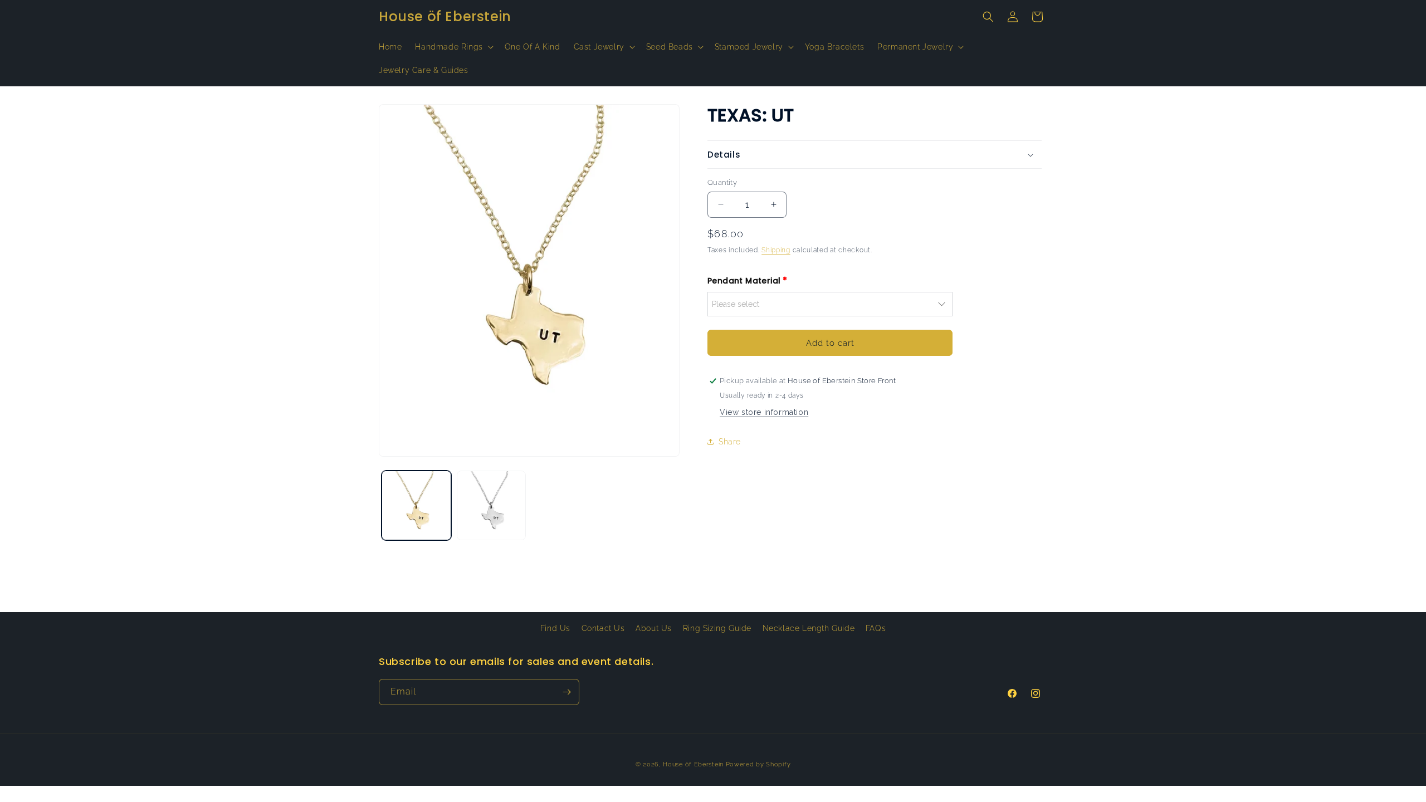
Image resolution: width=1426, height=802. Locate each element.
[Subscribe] (566, 692)
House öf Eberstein (693, 764)
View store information (764, 412)
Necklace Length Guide (809, 628)
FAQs (876, 628)
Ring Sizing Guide (717, 628)
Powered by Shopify (758, 764)
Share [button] (730, 441)
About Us (654, 628)
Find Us (555, 628)
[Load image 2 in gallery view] (491, 505)
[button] (452, 46)
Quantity (722, 182)
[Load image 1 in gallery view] (416, 505)
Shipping (775, 250)
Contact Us (603, 628)
